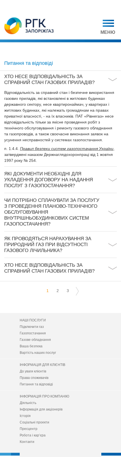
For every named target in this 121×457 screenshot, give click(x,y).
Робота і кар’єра (33, 435)
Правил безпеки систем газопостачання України (66, 148)
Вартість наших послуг (38, 353)
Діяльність (28, 403)
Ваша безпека (31, 346)
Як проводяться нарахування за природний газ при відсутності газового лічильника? (47, 244)
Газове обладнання (35, 340)
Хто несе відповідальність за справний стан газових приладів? (49, 79)
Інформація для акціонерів (41, 409)
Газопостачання (33, 333)
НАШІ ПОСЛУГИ (33, 320)
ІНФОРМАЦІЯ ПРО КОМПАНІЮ (44, 396)
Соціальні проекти (34, 422)
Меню (107, 32)
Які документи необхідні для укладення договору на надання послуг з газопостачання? (48, 179)
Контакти (27, 442)
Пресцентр (28, 429)
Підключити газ (32, 327)
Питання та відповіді (36, 384)
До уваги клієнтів (33, 371)
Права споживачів (34, 378)
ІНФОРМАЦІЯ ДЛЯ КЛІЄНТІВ (42, 365)
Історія (25, 416)
